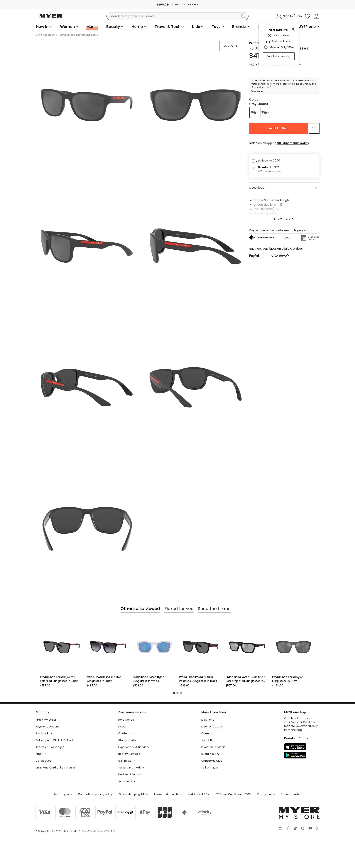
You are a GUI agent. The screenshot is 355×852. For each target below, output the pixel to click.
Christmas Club (211, 761)
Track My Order (46, 720)
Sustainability (210, 754)
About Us (207, 740)
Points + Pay (44, 733)
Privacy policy (266, 794)
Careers (206, 733)
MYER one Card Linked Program (57, 767)
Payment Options (47, 726)
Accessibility (126, 781)
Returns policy (63, 794)
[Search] (243, 16)
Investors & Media (213, 747)
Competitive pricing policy (95, 794)
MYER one (207, 720)
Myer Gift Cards (212, 726)
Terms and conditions (168, 794)
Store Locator (127, 740)
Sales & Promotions (131, 767)
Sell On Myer (209, 767)
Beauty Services (129, 754)
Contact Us (126, 733)
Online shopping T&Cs (133, 794)
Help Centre (126, 720)
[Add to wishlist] (314, 128)
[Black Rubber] (265, 112)
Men (38, 35)
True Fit (41, 754)
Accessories (50, 35)
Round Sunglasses (87, 35)
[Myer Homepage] (51, 18)
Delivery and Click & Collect (54, 740)
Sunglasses (66, 35)
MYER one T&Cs (198, 794)
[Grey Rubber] (254, 112)
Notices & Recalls (130, 774)
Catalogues (43, 761)
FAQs (121, 726)
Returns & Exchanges (50, 747)
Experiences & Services (134, 747)
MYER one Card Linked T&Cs (233, 794)
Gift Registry (126, 761)
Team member (291, 794)
